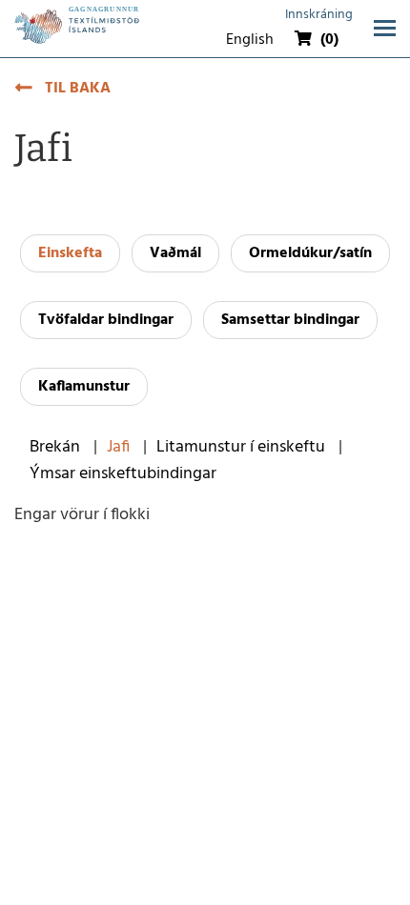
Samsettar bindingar (290, 320)
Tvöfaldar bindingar (106, 320)
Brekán (55, 447)
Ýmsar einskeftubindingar (123, 474)
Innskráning (319, 15)
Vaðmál (175, 253)
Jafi (118, 447)
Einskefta (70, 253)
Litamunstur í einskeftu (240, 447)
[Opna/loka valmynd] (384, 28)
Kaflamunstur (84, 386)
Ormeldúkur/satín (310, 253)
